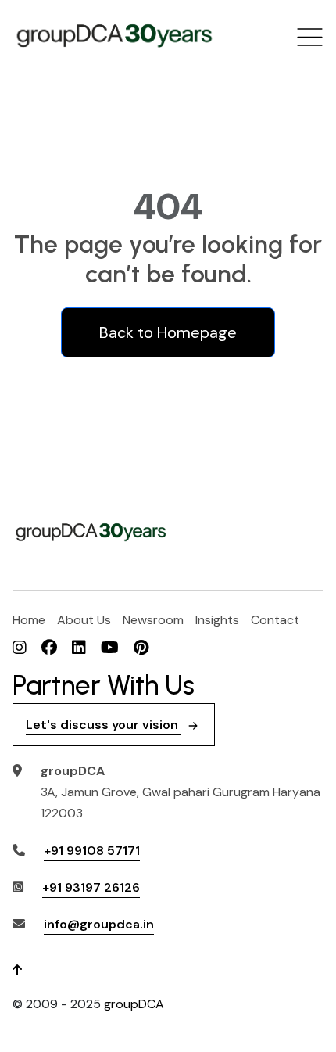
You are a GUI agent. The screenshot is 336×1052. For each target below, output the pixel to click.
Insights (217, 620)
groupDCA (134, 1004)
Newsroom (153, 620)
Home (29, 620)
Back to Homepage (168, 332)
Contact (275, 620)
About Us (84, 620)
